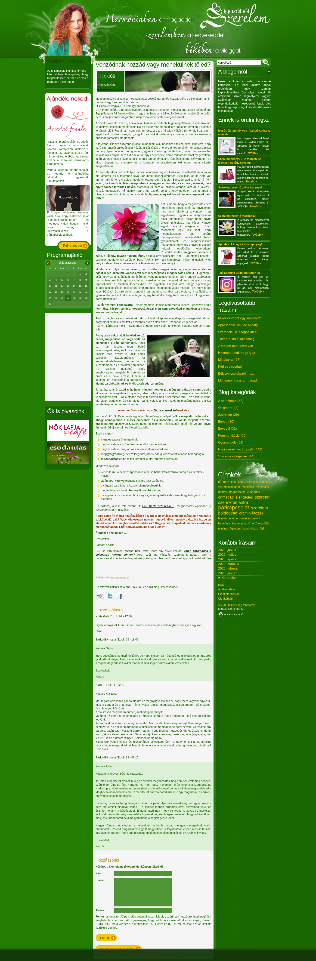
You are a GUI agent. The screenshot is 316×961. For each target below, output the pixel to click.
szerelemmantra (233, 502)
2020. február (228, 568)
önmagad (226, 497)
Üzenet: (100, 880)
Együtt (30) (226, 421)
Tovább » (252, 153)
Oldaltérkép (225, 598)
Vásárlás (206, 954)
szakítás (245, 518)
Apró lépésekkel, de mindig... (239, 325)
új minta (223, 528)
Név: (99, 873)
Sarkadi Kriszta (65, 61)
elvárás (234, 518)
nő (219, 482)
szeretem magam (229, 487)
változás (256, 513)
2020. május (227, 554)
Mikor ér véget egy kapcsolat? (240, 318)
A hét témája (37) (230, 401)
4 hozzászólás (107, 84)
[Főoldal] (158, 29)
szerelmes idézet (257, 482)
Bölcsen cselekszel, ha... (236, 373)
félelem (222, 518)
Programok (149, 954)
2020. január (227, 573)
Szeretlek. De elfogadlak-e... (239, 332)
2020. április (227, 559)
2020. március (228, 564)
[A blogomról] (269, 71)
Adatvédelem (226, 589)
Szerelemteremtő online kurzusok (240, 187)
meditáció (248, 487)
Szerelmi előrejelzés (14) (236, 456)
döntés (222, 492)
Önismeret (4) (228, 408)
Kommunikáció (120, 577)
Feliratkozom (72, 245)
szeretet (262, 497)
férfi (262, 528)
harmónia (224, 523)
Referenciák (128, 954)
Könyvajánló (188, 954)
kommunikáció (241, 523)
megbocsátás (237, 492)
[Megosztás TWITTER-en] (110, 596)
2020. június (227, 550)
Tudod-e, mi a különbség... (237, 339)
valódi (256, 518)
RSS (221, 584)
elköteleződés (261, 523)
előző (47, 262)
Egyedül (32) (227, 428)
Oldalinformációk (228, 594)
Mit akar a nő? (228, 359)
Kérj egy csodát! (230, 366)
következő (87, 262)
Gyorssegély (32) (230, 442)
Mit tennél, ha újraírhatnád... (239, 380)
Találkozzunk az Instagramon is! (239, 272)
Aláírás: (100, 910)
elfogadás (253, 492)
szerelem (259, 508)
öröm (243, 513)
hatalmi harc (250, 528)
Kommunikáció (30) (232, 435)
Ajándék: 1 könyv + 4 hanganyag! (240, 244)
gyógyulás (262, 487)
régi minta (229, 482)
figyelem (235, 528)
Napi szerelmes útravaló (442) (240, 449)
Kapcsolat (167, 954)
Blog (112, 954)
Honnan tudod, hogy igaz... (238, 352)
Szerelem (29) (228, 414)
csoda (241, 482)
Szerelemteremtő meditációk (237, 216)
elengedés (244, 497)
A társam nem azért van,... (237, 346)
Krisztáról (100, 954)
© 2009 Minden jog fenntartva (236, 605)
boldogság (227, 513)
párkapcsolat (233, 507)
